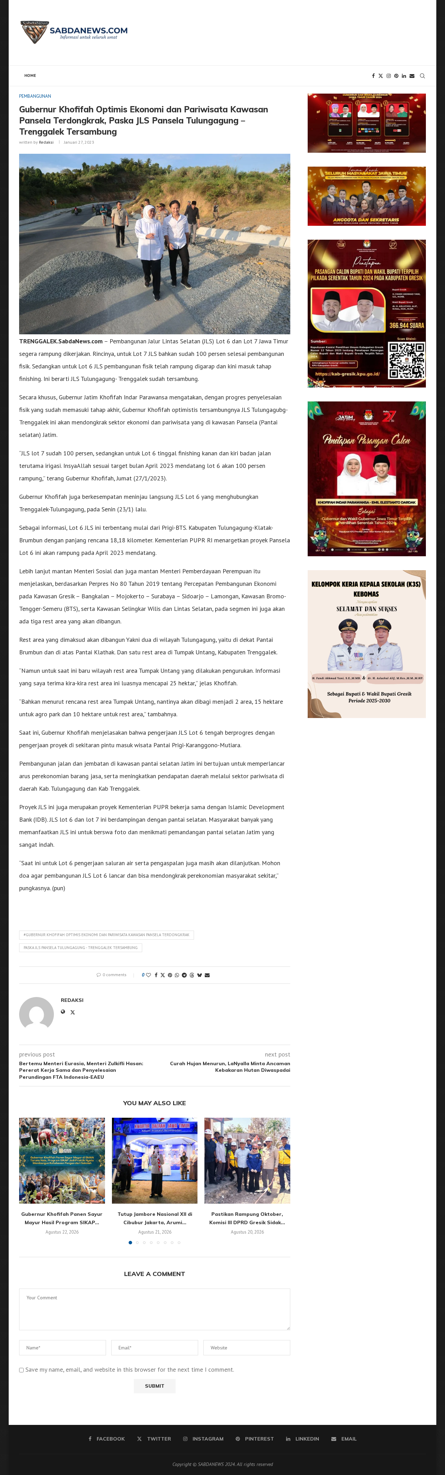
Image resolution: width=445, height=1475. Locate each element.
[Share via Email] (207, 975)
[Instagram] (389, 76)
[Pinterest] (396, 76)
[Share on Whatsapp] (177, 975)
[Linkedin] (404, 76)
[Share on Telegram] (184, 975)
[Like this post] (148, 975)
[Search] (422, 76)
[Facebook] (373, 76)
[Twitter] (380, 76)
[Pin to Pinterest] (170, 975)
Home (30, 75)
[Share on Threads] (191, 975)
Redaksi (46, 142)
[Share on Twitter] (162, 975)
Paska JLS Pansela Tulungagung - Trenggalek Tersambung (81, 947)
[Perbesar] (416, 102)
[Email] (412, 76)
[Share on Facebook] (156, 975)
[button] (28, 1181)
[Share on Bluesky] (199, 975)
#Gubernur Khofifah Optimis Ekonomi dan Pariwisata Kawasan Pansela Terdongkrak (106, 934)
